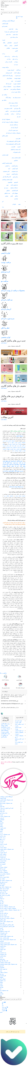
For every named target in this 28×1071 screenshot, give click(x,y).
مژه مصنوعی (15, 171)
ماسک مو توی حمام (13, 103)
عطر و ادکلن (5, 135)
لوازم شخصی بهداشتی (7, 179)
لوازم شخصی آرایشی (7, 163)
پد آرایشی (7, 166)
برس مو (6, 187)
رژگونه (5, 45)
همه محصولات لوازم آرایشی (6, 798)
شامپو (7, 111)
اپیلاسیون (10, 182)
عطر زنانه (14, 444)
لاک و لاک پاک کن (7, 176)
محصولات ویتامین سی (15, 89)
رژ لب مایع (15, 59)
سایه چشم (15, 34)
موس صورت (15, 48)
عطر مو (13, 146)
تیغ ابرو (16, 198)
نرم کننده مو (6, 469)
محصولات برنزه (16, 86)
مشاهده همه (4, 341)
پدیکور (16, 196)
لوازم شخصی (5, 155)
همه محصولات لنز (4, 989)
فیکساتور (9, 42)
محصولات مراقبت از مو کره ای (13, 133)
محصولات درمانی (7, 86)
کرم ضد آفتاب (19, 459)
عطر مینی (18, 138)
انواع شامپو (11, 469)
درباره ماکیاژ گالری (5, 722)
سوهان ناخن (15, 193)
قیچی (11, 196)
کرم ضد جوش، (15, 464)
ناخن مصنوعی (6, 171)
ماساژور (16, 160)
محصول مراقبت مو (8, 494)
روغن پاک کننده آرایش (8, 75)
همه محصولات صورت (5, 815)
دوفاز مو (7, 113)
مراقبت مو (4, 94)
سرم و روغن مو (16, 97)
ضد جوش (6, 89)
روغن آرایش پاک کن (7, 461)
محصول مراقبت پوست (20, 494)
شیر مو (18, 116)
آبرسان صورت (10, 70)
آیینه (9, 168)
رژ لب (3, 53)
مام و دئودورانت (16, 152)
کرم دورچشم (9, 72)
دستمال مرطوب (14, 187)
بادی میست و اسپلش (15, 149)
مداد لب (9, 59)
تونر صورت (11, 463)
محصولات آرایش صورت (20, 441)
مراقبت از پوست (11, 442)
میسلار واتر (9, 78)
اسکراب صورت (16, 83)
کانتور (16, 51)
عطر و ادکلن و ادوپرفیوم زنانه (13, 141)
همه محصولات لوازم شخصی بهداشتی (8, 963)
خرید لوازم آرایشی (19, 729)
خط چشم (11, 29)
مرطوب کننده (17, 72)
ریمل (16, 29)
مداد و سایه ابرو (14, 37)
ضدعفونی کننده (14, 185)
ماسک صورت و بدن (15, 92)
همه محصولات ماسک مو (5, 885)
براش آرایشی (15, 166)
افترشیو (16, 182)
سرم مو (21, 469)
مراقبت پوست (5, 67)
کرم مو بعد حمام (14, 105)
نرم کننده (18, 113)
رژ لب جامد (7, 56)
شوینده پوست (17, 78)
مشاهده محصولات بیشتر (13, 345)
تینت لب (16, 64)
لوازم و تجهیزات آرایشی (8, 447)
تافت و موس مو (8, 108)
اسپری (18, 146)
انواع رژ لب (11, 441)
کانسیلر (16, 45)
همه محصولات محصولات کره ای (7, 905)
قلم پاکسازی (15, 190)
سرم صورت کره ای (13, 130)
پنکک (4, 42)
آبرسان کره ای (14, 127)
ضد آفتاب (18, 70)
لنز (2, 201)
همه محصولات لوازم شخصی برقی (8, 938)
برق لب (16, 61)
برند (3, 207)
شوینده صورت (22, 463)
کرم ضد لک (8, 83)
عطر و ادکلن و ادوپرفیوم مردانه (13, 144)
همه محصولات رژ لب (5, 833)
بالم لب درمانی (8, 61)
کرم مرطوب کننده (6, 459)
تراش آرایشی (15, 174)
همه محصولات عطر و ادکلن (6, 920)
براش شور (15, 176)
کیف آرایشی (15, 168)
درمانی (12, 113)
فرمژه (8, 174)
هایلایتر (8, 48)
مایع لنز (14, 204)
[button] (2, 214)
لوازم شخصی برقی (16, 157)
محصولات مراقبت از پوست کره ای (10, 122)
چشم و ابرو (4, 26)
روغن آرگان (8, 97)
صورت (3, 40)
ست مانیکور (7, 193)
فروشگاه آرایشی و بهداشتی (8, 20)
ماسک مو (4, 100)
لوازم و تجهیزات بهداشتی (20, 449)
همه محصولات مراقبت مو (6, 879)
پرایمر (11, 45)
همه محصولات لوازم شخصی (6, 935)
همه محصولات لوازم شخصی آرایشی (8, 943)
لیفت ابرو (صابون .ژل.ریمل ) (11, 31)
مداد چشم (8, 34)
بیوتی (19, 204)
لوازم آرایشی (5, 23)
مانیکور (8, 190)
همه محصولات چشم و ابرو (6, 802)
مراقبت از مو (19, 442)
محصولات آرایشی (19, 434)
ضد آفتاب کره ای (14, 124)
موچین (6, 196)
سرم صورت (17, 75)
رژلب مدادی (15, 56)
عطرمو (23, 446)
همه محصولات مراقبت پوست (6, 848)
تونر (12, 81)
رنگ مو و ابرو (17, 108)
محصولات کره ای (6, 119)
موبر (7, 185)
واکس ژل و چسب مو (15, 111)
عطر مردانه (8, 444)
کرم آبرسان (13, 459)
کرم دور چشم (22, 461)
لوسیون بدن (17, 81)
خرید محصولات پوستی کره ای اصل (16, 485)
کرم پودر (16, 42)
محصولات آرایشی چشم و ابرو (9, 439)
